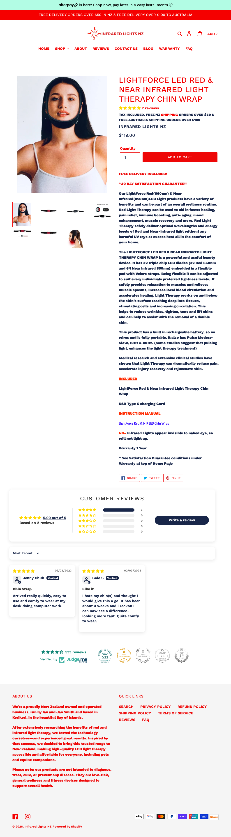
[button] (130, 108)
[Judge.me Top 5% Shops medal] (181, 655)
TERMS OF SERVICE (175, 713)
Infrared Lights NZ (38, 826)
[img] (24, 571)
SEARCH (126, 706)
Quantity (128, 148)
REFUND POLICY (192, 706)
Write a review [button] (182, 520)
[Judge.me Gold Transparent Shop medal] (124, 655)
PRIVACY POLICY (155, 706)
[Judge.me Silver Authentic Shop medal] (143, 655)
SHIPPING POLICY (135, 713)
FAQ (145, 720)
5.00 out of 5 (54, 518)
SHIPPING (169, 115)
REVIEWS (127, 720)
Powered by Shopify (67, 826)
